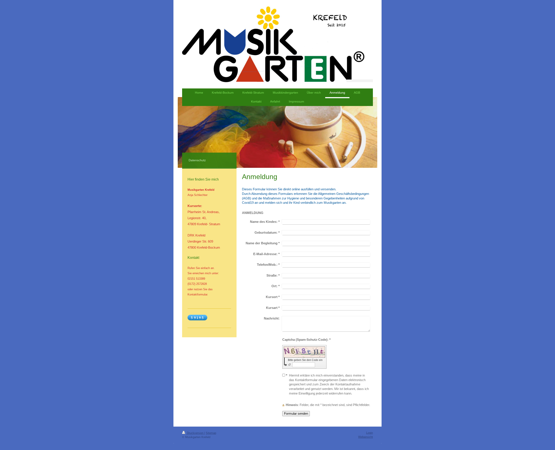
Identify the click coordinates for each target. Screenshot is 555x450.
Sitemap (211, 433)
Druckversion (195, 433)
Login (369, 432)
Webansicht (365, 437)
